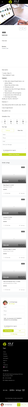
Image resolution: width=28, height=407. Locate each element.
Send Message (8, 330)
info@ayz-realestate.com (9, 380)
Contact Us (5, 364)
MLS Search (5, 358)
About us (5, 360)
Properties (5, 356)
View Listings (11, 303)
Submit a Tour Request (14, 154)
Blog (4, 362)
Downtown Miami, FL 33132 (9, 249)
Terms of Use (5, 151)
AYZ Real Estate (7, 193)
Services (5, 354)
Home (4, 351)
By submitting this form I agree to (9, 151)
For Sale (3, 32)
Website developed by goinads (14, 401)
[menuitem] (13, 367)
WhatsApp (14, 334)
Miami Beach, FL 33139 (8, 185)
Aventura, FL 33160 (7, 217)
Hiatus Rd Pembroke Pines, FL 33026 (11, 281)
